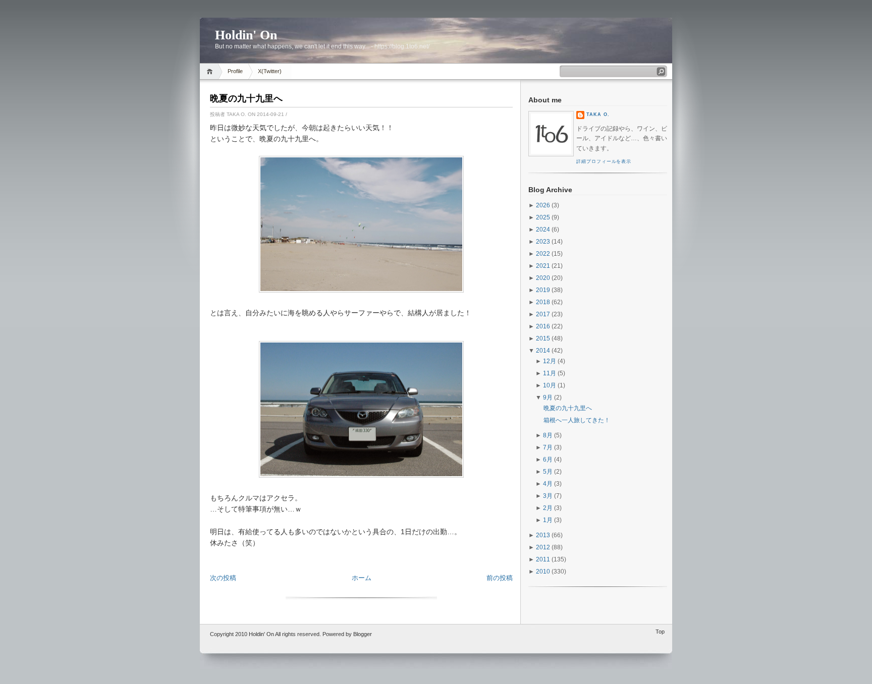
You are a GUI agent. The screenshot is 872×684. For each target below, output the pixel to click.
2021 (543, 265)
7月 (548, 447)
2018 (543, 302)
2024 (543, 229)
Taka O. (598, 114)
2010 (543, 571)
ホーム (361, 578)
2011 (543, 559)
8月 (548, 435)
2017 (543, 314)
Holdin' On (246, 35)
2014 (543, 350)
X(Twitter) (270, 71)
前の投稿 (499, 578)
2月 (548, 507)
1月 (548, 520)
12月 (549, 361)
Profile (235, 71)
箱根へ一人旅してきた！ (576, 420)
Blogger (362, 634)
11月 (549, 373)
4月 (548, 483)
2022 (543, 253)
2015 (543, 338)
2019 (543, 290)
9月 (548, 397)
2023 (543, 241)
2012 (543, 547)
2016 (543, 326)
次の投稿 (223, 578)
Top (660, 632)
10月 (549, 385)
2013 (543, 535)
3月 (548, 495)
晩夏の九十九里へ (246, 98)
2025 (543, 217)
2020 (543, 277)
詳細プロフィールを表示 (603, 161)
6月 (548, 459)
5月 (548, 471)
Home (211, 71)
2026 (543, 205)
